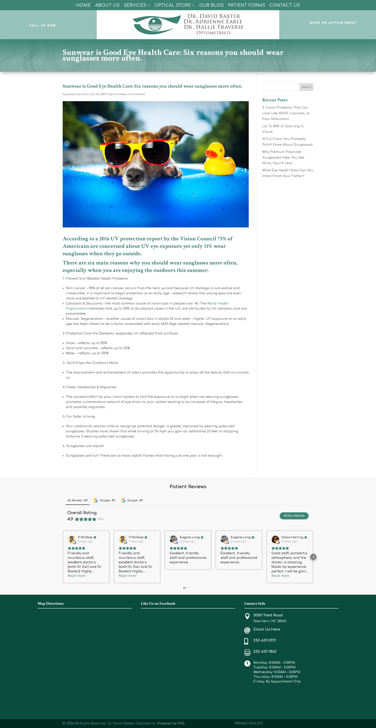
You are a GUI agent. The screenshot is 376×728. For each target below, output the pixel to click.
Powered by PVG (170, 723)
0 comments (136, 94)
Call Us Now (42, 25)
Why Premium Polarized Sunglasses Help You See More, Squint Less (283, 157)
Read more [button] (77, 576)
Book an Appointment (333, 23)
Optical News (117, 94)
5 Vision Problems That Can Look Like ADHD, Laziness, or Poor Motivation (286, 113)
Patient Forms (246, 5)
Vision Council (198, 238)
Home (83, 5)
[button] (63, 557)
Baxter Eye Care (77, 94)
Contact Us (284, 5)
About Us (107, 5)
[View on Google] (72, 539)
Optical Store (173, 5)
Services (135, 5)
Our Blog (211, 5)
